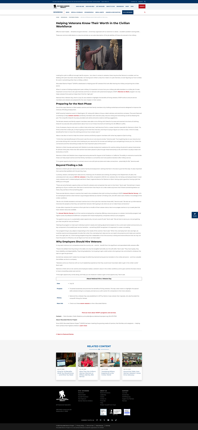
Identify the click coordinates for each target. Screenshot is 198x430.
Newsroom (58, 12)
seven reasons (85, 303)
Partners (124, 401)
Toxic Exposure (82, 399)
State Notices (99, 425)
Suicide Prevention (83, 396)
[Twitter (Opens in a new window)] (104, 420)
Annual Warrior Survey (130, 193)
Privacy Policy (80, 425)
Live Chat (124, 392)
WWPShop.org (126, 396)
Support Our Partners (128, 399)
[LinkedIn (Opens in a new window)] (112, 420)
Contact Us (134, 1)
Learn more (83, 325)
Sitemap (107, 425)
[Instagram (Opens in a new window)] (100, 420)
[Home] (61, 6)
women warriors (73, 115)
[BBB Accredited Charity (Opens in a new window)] (115, 412)
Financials (103, 401)
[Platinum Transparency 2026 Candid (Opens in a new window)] (103, 412)
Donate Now (125, 394)
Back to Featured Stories (65, 334)
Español (141, 1)
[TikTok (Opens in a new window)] (116, 420)
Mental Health (82, 394)
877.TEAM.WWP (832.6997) (63, 405)
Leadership (103, 394)
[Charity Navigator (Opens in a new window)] (127, 412)
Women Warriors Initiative (85, 401)
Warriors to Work (123, 91)
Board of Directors (105, 392)
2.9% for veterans (79, 177)
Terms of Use (90, 425)
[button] (145, 12)
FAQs (101, 403)
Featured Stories (74, 17)
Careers (102, 396)
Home (57, 17)
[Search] (144, 1)
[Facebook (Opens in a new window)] (97, 420)
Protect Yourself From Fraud (108, 405)
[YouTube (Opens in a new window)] (108, 420)
